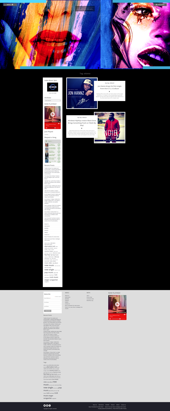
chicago (49, 249)
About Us (46, 224)
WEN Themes (124, 408)
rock (55, 275)
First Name (46, 302)
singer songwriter (51, 280)
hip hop (47, 255)
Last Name (46, 306)
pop (59, 270)
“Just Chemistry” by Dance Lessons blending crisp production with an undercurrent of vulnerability (52, 219)
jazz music (54, 258)
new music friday (47, 267)
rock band (46, 277)
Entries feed (89, 297)
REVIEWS (46, 228)
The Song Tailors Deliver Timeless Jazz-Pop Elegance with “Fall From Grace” (51, 177)
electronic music (56, 253)
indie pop (56, 257)
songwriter (46, 281)
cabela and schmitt (48, 248)
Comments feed (90, 298)
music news (46, 261)
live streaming (46, 259)
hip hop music (55, 255)
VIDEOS (46, 232)
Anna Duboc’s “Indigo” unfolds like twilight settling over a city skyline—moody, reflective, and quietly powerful (52, 201)
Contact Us (46, 234)
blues (57, 246)
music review (53, 261)
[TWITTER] (44, 405)
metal (51, 259)
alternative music (48, 244)
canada (45, 249)
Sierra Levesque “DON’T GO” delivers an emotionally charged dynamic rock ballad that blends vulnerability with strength (52, 207)
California (55, 248)
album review (47, 243)
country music (48, 251)
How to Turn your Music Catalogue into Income (52, 239)
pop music (48, 272)
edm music (46, 253)
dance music (56, 251)
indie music (51, 257)
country (52, 249)
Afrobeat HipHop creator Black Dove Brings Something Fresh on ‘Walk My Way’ (82, 122)
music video (48, 263)
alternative (52, 243)
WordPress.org (90, 300)
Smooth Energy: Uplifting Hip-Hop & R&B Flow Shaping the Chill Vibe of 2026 (52, 187)
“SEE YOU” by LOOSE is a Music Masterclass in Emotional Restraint (52, 191)
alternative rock (49, 246)
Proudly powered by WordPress (105, 408)
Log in (88, 295)
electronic (50, 253)
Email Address (47, 298)
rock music (54, 277)
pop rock (56, 272)
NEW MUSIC (47, 226)
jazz (50, 258)
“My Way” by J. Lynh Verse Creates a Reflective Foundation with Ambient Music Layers (52, 182)
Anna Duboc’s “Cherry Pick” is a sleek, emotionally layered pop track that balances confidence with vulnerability (52, 214)
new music (49, 265)
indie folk (46, 256)
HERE (55, 93)
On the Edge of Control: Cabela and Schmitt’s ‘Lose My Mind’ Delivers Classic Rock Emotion (52, 196)
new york (56, 270)
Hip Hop (107, 83)
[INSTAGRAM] (50, 405)
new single (49, 269)
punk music (46, 275)
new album (55, 263)
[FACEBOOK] (47, 405)
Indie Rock (46, 258)
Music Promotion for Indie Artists (51, 236)
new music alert (57, 265)
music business (55, 259)
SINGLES (112, 83)
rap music (51, 275)
